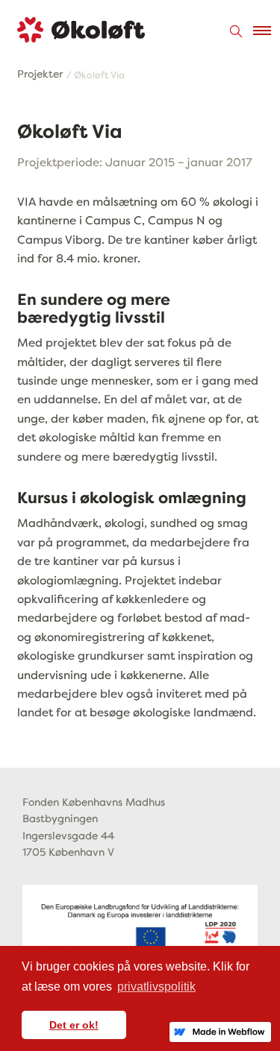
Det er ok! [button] (74, 1025)
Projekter (40, 74)
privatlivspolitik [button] (156, 986)
